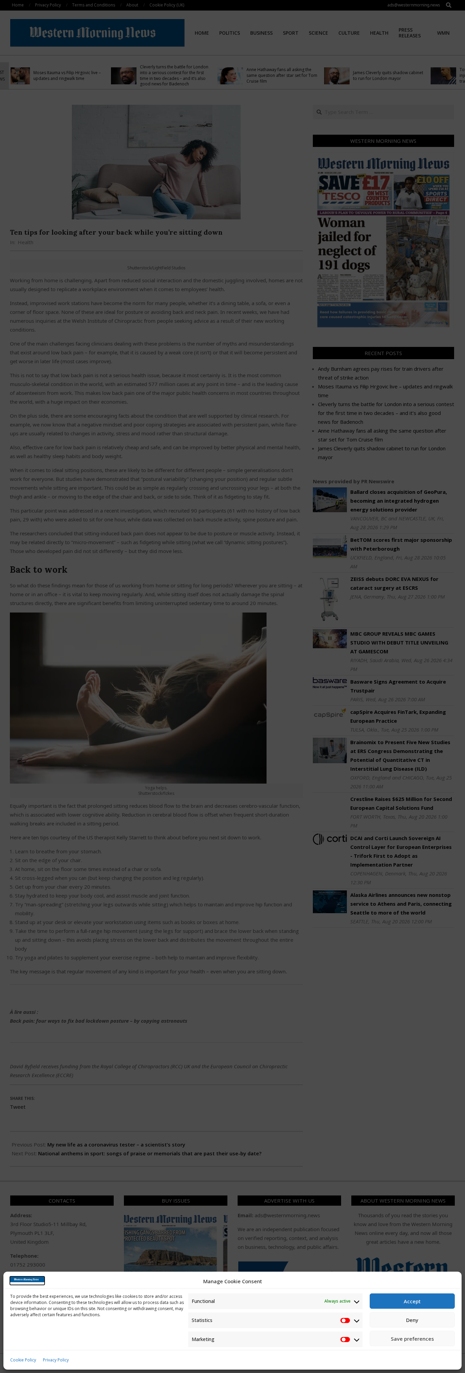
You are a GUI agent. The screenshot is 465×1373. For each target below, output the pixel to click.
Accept (412, 1301)
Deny (412, 1320)
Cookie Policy (23, 1360)
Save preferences (412, 1338)
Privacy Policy (56, 1360)
